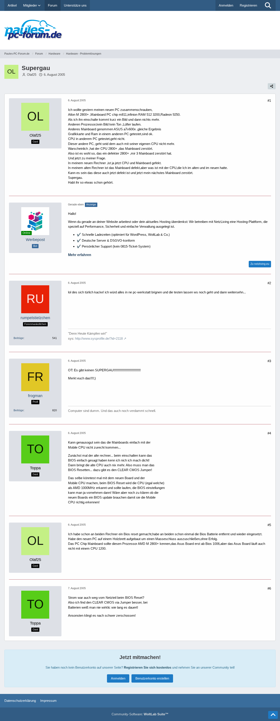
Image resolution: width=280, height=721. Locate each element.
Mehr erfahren (79, 255)
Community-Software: (140, 714)
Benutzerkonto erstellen (152, 678)
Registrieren (248, 5)
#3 (269, 361)
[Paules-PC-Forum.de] (140, 30)
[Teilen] (272, 86)
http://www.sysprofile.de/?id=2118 (99, 338)
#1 (269, 100)
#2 (269, 283)
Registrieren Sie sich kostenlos (147, 667)
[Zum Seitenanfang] (273, 715)
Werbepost (35, 239)
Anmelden (226, 5)
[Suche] (268, 5)
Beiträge (19, 338)
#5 (269, 525)
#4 (269, 433)
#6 (269, 588)
